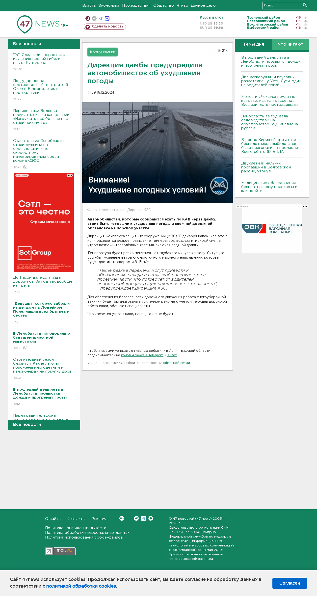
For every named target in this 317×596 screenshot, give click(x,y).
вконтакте (94, 18)
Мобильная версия (87, 18)
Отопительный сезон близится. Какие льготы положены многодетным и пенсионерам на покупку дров (42, 368)
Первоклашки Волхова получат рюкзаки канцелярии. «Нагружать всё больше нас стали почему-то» (41, 120)
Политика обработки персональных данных (87, 532)
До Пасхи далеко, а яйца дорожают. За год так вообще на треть (42, 284)
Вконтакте (136, 518)
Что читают (290, 44)
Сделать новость (107, 26)
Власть (89, 5)
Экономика (109, 5)
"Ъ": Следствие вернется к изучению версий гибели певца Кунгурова (39, 62)
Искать (305, 5)
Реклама (99, 518)
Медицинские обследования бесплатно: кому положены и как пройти (269, 186)
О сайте (53, 518)
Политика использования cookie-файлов (84, 537)
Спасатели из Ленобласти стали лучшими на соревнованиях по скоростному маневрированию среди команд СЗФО (38, 153)
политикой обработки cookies (81, 586)
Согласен (289, 583)
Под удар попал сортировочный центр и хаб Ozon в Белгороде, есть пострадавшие (40, 90)
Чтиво (182, 5)
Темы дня (253, 44)
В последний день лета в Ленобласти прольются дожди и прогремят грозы (271, 61)
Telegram (143, 518)
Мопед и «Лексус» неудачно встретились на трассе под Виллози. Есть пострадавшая (269, 100)
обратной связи (176, 363)
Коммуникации (102, 52)
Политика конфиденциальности (75, 528)
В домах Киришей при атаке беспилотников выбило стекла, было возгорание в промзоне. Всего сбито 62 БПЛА (271, 145)
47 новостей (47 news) (192, 518)
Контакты (76, 518)
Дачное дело (203, 5)
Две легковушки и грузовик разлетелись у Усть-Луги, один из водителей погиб (271, 81)
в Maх (172, 355)
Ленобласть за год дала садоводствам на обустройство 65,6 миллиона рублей (269, 122)
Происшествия (136, 5)
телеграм (100, 18)
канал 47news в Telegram (142, 355)
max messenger (107, 18)
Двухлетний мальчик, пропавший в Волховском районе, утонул (266, 167)
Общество (163, 5)
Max (150, 518)
